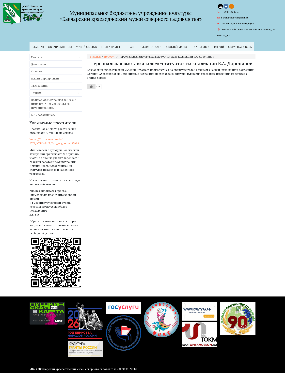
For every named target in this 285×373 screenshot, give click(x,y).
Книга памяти (112, 46)
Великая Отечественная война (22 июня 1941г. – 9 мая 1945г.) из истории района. (53, 103)
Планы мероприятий (208, 46)
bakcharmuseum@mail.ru (234, 17)
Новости (37, 57)
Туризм (36, 92)
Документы (38, 64)
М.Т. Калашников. (43, 114)
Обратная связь (240, 46)
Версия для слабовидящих (237, 23)
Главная (38, 46)
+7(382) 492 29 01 (230, 11)
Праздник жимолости (144, 46)
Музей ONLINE (86, 46)
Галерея (36, 71)
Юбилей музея (176, 46)
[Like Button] (91, 86)
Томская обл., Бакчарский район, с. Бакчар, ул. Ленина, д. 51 (246, 32)
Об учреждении (60, 46)
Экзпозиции (39, 85)
